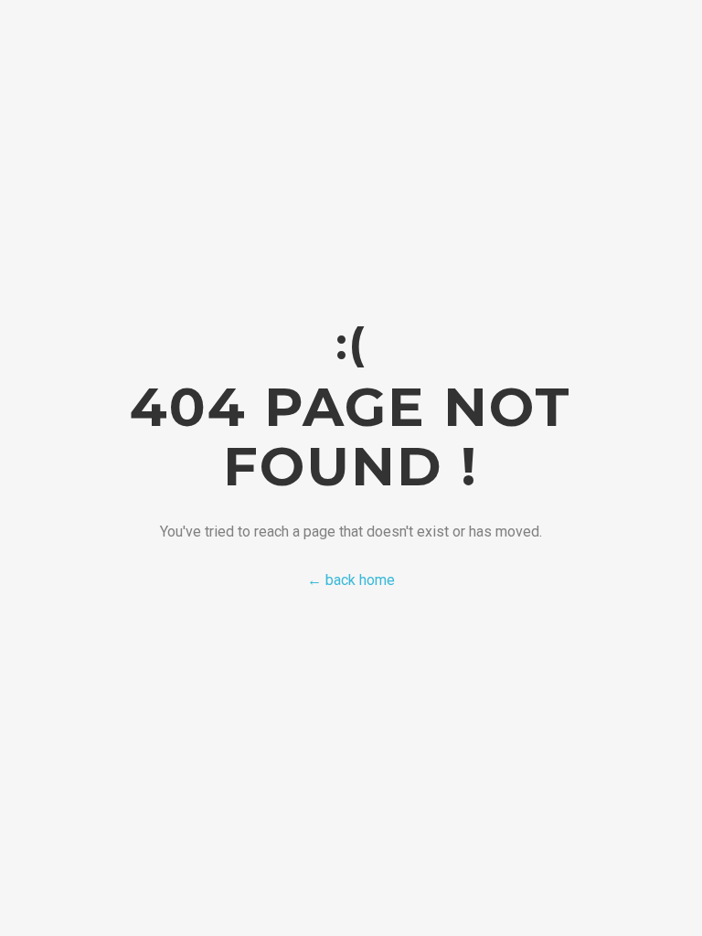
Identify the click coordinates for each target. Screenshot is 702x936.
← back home (351, 580)
